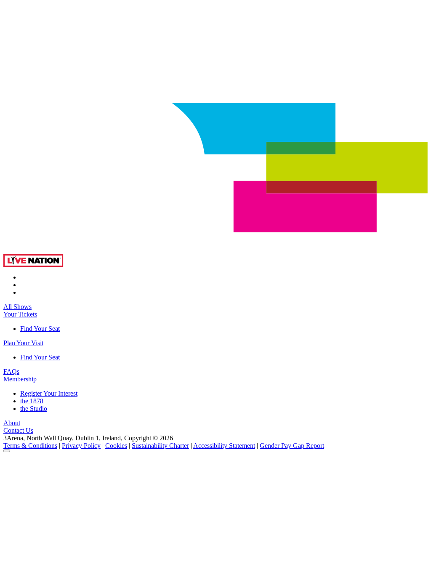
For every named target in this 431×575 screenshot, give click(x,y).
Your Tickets (20, 314)
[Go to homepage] (215, 252)
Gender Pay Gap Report (292, 445)
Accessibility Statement (224, 445)
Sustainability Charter (160, 445)
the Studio (33, 408)
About (11, 422)
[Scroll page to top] (6, 451)
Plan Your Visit (23, 342)
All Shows (17, 306)
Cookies (116, 445)
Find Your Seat (40, 328)
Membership (20, 379)
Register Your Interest (48, 393)
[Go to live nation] (33, 264)
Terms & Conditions (30, 445)
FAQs (11, 371)
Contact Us (18, 430)
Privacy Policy (81, 445)
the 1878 (31, 401)
